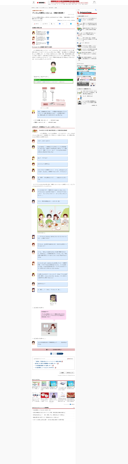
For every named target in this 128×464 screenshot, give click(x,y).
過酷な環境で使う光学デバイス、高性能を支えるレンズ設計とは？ (46, 417)
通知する (46, 23)
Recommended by (67, 404)
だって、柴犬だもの (88, 96)
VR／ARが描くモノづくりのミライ (83, 81)
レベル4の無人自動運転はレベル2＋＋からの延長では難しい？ (89, 102)
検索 (96, 10)
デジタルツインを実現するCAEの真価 (84, 76)
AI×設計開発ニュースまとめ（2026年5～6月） (42, 410)
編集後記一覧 (94, 105)
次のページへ (59, 353)
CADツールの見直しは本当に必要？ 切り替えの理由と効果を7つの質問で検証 (48, 419)
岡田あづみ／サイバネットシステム (64, 20)
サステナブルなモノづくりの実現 (83, 71)
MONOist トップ (70, 372)
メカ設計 (36, 7)
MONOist (33, 7)
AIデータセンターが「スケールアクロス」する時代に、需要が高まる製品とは (90, 92)
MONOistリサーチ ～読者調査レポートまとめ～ (85, 65)
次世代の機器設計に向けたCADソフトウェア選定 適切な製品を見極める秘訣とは (49, 412)
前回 (39, 111)
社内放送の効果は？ (54, 349)
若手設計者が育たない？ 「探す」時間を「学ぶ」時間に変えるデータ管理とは (48, 414)
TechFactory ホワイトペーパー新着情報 (40, 407)
